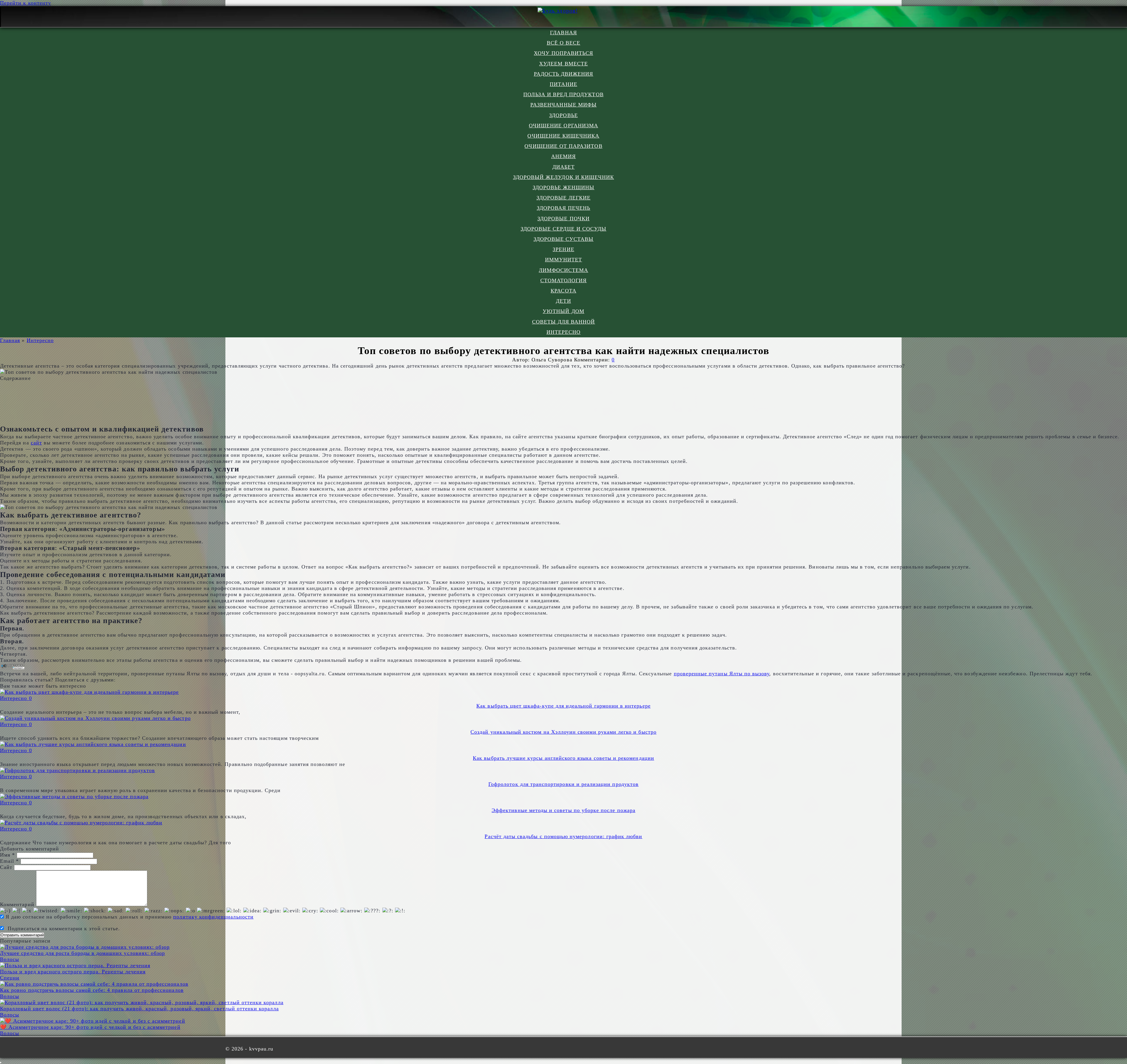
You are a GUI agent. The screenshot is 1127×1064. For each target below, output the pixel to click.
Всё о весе (564, 43)
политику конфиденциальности (213, 917)
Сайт (6, 867)
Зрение (563, 249)
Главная (563, 32)
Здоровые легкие (563, 198)
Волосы (9, 959)
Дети (563, 301)
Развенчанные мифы (563, 105)
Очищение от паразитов (563, 146)
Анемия (563, 156)
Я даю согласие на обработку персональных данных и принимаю (129, 917)
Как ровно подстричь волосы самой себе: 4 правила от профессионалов (92, 990)
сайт (36, 443)
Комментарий (17, 904)
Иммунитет (563, 260)
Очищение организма (563, 125)
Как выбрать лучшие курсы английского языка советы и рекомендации (563, 758)
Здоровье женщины (564, 187)
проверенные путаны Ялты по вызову (722, 673)
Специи (9, 978)
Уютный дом (563, 311)
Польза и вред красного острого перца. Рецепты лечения (73, 972)
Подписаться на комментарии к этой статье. (64, 928)
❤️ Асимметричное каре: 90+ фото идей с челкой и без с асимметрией (90, 1027)
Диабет (563, 167)
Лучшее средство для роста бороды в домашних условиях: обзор (82, 953)
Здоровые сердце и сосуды (563, 229)
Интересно (563, 332)
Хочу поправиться (563, 53)
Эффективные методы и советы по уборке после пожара (563, 810)
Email (9, 861)
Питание (563, 84)
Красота (563, 291)
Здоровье (563, 115)
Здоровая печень (564, 208)
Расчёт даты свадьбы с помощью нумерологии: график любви (563, 836)
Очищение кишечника (563, 136)
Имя (7, 855)
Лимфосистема (563, 270)
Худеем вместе (563, 64)
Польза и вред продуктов (563, 94)
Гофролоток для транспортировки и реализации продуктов (563, 784)
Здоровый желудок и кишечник (563, 177)
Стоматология (563, 280)
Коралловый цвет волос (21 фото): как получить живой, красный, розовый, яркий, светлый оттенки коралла (139, 1008)
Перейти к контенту (25, 3)
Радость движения (563, 74)
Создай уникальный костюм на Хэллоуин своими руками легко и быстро (563, 732)
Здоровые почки (563, 218)
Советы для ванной (563, 322)
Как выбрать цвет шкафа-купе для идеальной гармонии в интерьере (563, 706)
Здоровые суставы (564, 239)
